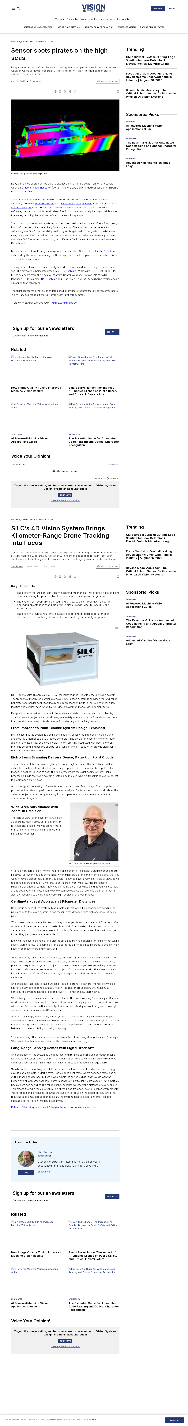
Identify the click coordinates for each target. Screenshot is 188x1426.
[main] (94, 1420)
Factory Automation (68, 27)
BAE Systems (49, 279)
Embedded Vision (127, 27)
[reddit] (70, 91)
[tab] (19, 464)
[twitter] (65, 91)
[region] (65, 471)
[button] (13, 9)
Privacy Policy (90, 1419)
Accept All (174, 1420)
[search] (18, 9)
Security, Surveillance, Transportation (32, 42)
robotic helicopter (21, 207)
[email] (75, 91)
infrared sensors (44, 203)
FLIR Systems (68, 271)
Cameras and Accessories (38, 27)
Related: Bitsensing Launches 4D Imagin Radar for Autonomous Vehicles (53, 1107)
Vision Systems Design (63, 302)
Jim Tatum (17, 566)
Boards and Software (152, 27)
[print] (118, 91)
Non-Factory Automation (99, 27)
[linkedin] (60, 91)
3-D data (109, 251)
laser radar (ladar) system (76, 203)
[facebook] (55, 91)
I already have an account (65, 500)
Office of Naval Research (36, 187)
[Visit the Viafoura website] (112, 478)
